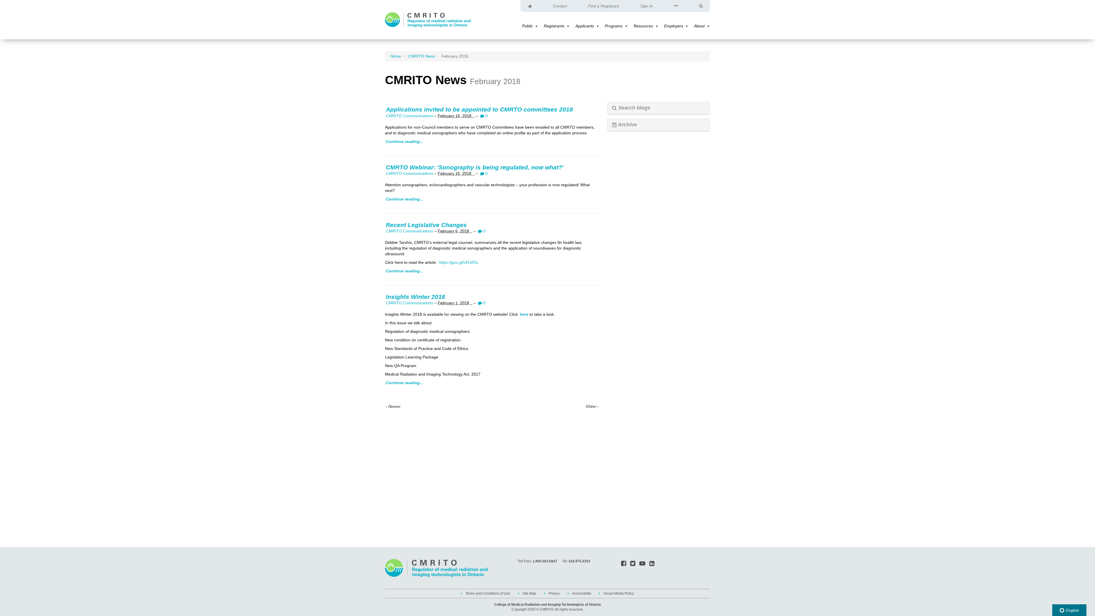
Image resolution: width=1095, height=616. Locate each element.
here (524, 314)
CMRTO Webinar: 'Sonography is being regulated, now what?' (475, 167)
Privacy (554, 593)
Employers (673, 26)
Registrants (554, 26)
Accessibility (581, 593)
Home (395, 56)
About (699, 26)
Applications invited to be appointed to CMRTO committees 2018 (479, 109)
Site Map (529, 593)
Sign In (646, 6)
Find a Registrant (603, 6)
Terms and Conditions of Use (487, 593)
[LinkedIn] (651, 564)
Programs (613, 26)
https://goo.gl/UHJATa (458, 262)
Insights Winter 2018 (415, 296)
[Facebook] (623, 564)
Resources (643, 26)
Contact (560, 6)
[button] (536, 26)
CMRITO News (421, 56)
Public (527, 26)
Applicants (584, 26)
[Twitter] (632, 564)
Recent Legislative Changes (426, 225)
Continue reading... (404, 141)
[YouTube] (642, 564)
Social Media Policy (618, 593)
